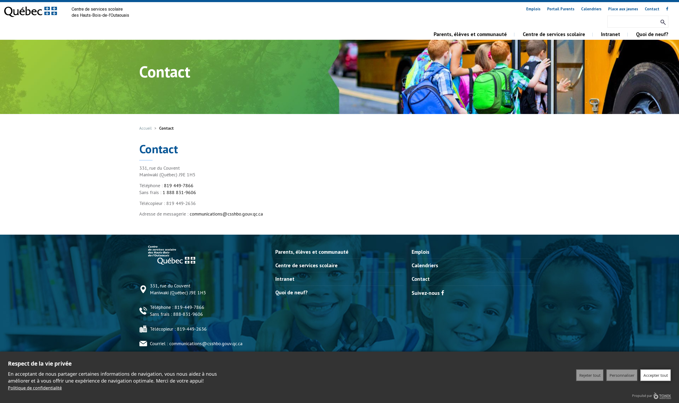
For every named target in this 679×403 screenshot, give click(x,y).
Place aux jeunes (623, 8)
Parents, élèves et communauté (470, 34)
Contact (652, 8)
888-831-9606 (188, 314)
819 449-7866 (178, 185)
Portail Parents (560, 8)
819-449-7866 (189, 307)
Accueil (145, 128)
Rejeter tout (589, 375)
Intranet (610, 34)
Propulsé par (642, 395)
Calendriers (591, 8)
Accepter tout (655, 375)
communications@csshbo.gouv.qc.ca (226, 214)
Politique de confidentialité (35, 388)
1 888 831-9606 (179, 192)
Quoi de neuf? (652, 34)
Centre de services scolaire (554, 34)
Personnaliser (622, 375)
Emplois (533, 8)
